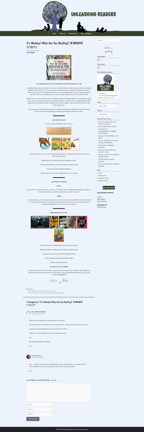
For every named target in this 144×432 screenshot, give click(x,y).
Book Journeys (74, 88)
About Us (62, 33)
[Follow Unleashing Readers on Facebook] (109, 49)
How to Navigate (86, 33)
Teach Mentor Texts (45, 99)
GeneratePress (83, 429)
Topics (99, 102)
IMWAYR (30, 289)
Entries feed (102, 176)
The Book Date (39, 90)
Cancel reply (53, 380)
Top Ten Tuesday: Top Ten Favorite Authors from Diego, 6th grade (46, 293)
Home (54, 33)
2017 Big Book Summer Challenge (40, 342)
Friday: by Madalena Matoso (59, 169)
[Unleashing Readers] (105, 90)
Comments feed (103, 178)
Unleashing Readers (93, 14)
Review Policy (73, 33)
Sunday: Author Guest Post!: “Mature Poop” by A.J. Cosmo (58, 173)
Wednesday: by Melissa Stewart (59, 160)
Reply (30, 346)
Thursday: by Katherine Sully (59, 165)
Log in (100, 173)
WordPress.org (103, 181)
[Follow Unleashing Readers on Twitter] (109, 53)
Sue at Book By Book (38, 312)
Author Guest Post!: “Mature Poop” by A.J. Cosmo (41, 291)
